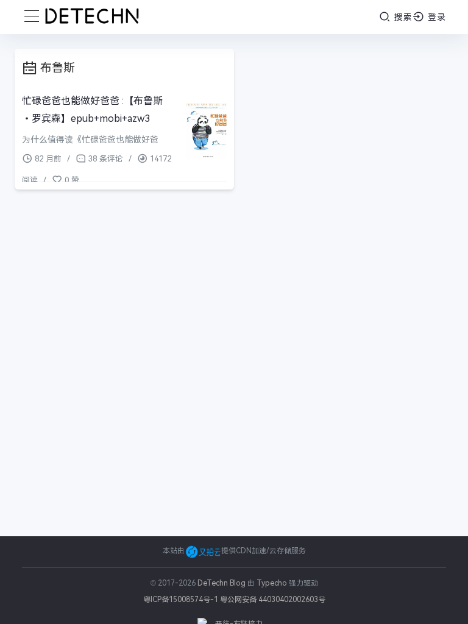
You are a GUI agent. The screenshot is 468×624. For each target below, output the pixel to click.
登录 (435, 17)
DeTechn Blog (222, 583)
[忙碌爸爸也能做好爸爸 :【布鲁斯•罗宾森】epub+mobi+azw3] (206, 131)
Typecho (272, 583)
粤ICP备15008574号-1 (180, 599)
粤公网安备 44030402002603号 (272, 599)
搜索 (402, 17)
